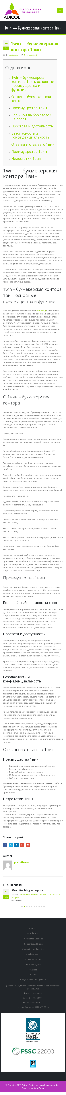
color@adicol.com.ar (34, 1002)
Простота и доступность (32, 126)
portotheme (14, 55)
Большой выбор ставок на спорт (31, 117)
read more (16, 900)
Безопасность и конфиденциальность (30, 135)
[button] (60, 10)
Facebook (5, 845)
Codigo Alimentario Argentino (33, 979)
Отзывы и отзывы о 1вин (33, 144)
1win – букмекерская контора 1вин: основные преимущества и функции (32, 83)
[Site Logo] (22, 11)
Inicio (33, 928)
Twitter (11, 845)
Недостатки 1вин (26, 158)
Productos (33, 933)
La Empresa (33, 954)
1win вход (41, 310)
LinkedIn (16, 845)
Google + (22, 845)
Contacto (33, 974)
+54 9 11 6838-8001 (34, 998)
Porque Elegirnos (33, 964)
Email (28, 845)
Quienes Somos (34, 959)
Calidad (33, 969)
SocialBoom (38, 1088)
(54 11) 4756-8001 (34, 993)
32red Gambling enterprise (27, 890)
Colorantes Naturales (33, 938)
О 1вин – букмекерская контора (31, 98)
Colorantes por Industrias (33, 949)
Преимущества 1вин (29, 107)
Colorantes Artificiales (33, 944)
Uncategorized (30, 55)
